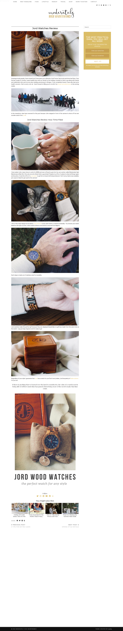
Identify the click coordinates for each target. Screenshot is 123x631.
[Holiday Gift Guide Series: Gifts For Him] (20, 508)
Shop (71, 1)
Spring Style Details (70, 526)
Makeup (54, 1)
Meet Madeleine (26, 1)
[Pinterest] (101, 5)
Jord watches (37, 223)
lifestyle (45, 1)
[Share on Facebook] (17, 520)
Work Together (81, 1)
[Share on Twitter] (20, 520)
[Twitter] (97, 5)
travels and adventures (64, 84)
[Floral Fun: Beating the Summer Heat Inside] (70, 508)
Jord (24, 115)
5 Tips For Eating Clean (20, 526)
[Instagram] (99, 5)
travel (63, 1)
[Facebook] (106, 5)
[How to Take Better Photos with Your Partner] (53, 508)
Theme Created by (104, 629)
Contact (94, 1)
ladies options (74, 378)
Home (15, 1)
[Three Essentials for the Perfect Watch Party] (37, 508)
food (37, 1)
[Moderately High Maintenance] (61, 12)
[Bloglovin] (108, 5)
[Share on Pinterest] (22, 520)
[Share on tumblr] (24, 520)
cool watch (34, 176)
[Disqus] (45, 552)
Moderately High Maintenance (26, 629)
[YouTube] (103, 5)
